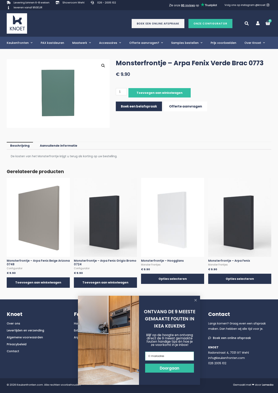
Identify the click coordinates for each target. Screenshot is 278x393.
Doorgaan (169, 368)
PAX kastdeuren (52, 43)
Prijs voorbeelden (223, 43)
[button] (210, 23)
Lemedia (267, 385)
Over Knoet (252, 43)
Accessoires (108, 43)
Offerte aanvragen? (144, 43)
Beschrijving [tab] (20, 146)
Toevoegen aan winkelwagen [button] (38, 282)
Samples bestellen (185, 43)
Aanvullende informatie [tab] (58, 146)
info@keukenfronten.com (226, 358)
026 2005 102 (217, 363)
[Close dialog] (195, 300)
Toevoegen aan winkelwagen (160, 93)
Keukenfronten (18, 43)
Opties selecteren (173, 279)
